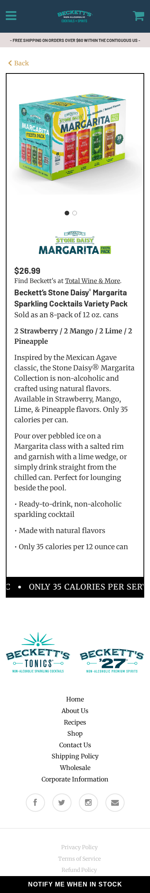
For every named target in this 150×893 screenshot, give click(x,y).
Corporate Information (75, 779)
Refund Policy (79, 869)
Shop (75, 733)
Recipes (75, 722)
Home (75, 699)
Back (21, 63)
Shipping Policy (75, 756)
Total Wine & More (92, 281)
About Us (75, 711)
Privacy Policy (79, 847)
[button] (67, 213)
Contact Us (75, 745)
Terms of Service (79, 858)
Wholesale (75, 767)
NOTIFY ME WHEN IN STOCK (75, 884)
